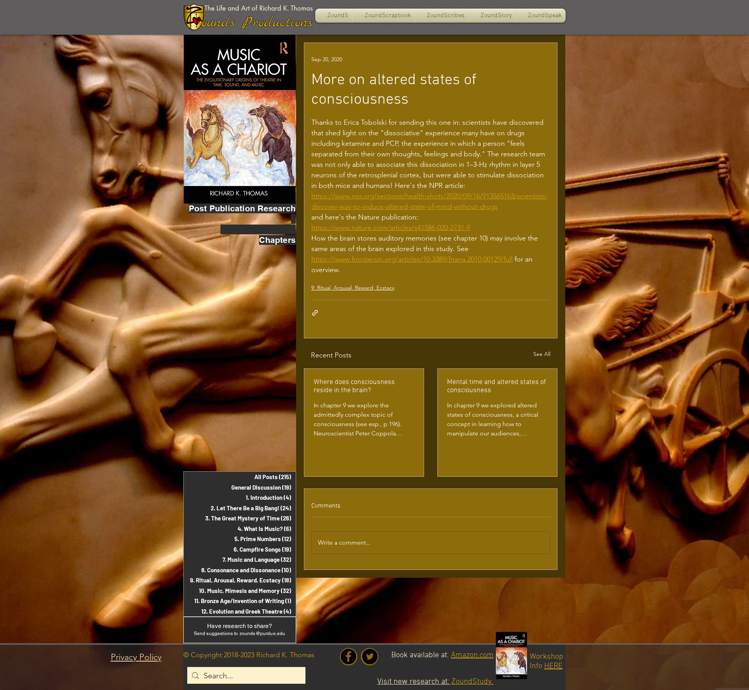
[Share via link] (315, 313)
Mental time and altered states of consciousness (496, 386)
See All (541, 353)
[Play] (196, 20)
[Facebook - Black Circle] (348, 656)
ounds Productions (257, 22)
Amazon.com (472, 655)
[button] (384, 16)
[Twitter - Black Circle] (370, 656)
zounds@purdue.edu (263, 633)
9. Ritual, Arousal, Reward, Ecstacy (352, 287)
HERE (553, 666)
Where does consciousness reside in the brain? (354, 386)
